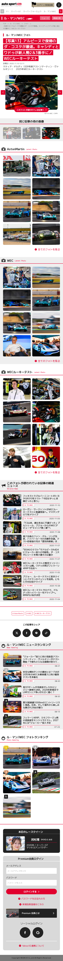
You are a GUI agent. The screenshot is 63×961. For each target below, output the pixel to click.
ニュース (45, 18)
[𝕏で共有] (17, 633)
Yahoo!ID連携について (33, 945)
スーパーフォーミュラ (32, 11)
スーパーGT (16, 11)
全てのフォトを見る (49, 249)
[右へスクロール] (61, 11)
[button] (60, 92)
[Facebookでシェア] (26, 633)
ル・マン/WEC (50, 11)
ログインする (30, 891)
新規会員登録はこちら (33, 904)
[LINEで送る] (36, 633)
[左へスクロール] (2, 11)
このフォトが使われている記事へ (30, 109)
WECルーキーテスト (43, 613)
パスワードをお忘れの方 (33, 898)
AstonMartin (18, 613)
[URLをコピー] (46, 633)
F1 (7, 11)
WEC (29, 613)
